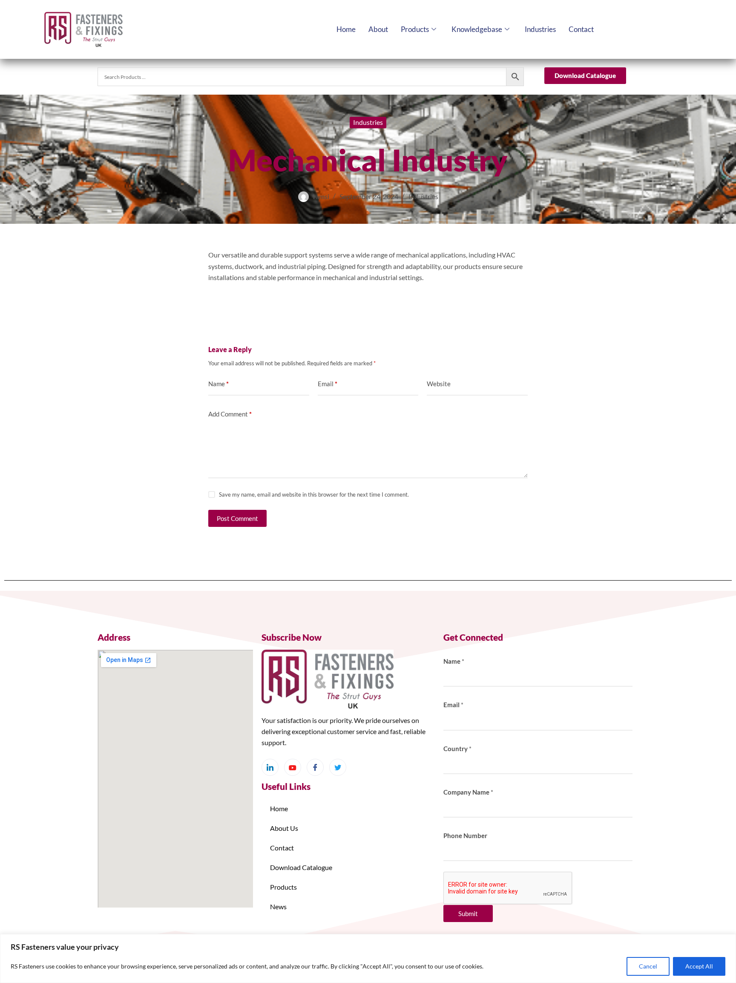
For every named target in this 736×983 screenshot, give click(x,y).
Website (439, 383)
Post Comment (237, 518)
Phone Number (465, 835)
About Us (284, 828)
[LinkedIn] (270, 767)
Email (327, 383)
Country (457, 748)
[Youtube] (292, 767)
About (378, 29)
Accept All (699, 966)
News (278, 906)
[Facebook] (315, 767)
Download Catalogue (301, 867)
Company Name (468, 792)
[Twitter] (337, 767)
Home (346, 29)
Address (114, 637)
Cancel (648, 966)
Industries (540, 29)
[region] (368, 958)
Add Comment (230, 414)
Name (218, 383)
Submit (468, 913)
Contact (581, 29)
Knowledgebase (476, 29)
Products (415, 29)
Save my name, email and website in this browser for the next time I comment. (314, 494)
